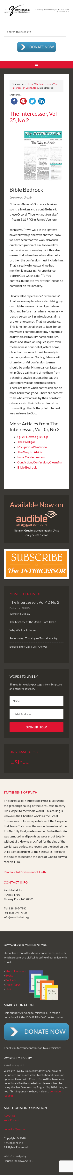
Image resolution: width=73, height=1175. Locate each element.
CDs (8, 988)
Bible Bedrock (27, 467)
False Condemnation (31, 457)
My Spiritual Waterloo (32, 447)
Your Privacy (11, 1120)
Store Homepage (15, 971)
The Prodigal (26, 442)
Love (12, 763)
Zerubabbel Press (36, 14)
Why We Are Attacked (23, 630)
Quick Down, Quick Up (32, 437)
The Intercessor (43, 84)
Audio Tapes (13, 984)
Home (30, 84)
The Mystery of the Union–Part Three (33, 621)
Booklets (10, 980)
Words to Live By (20, 613)
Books (9, 975)
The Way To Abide (29, 452)
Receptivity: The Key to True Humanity (33, 638)
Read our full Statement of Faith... (25, 872)
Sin (19, 762)
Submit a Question (15, 1129)
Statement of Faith (20, 792)
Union (26, 763)
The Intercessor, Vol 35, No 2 (33, 117)
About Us (9, 1115)
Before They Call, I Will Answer (28, 646)
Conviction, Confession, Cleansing (39, 462)
